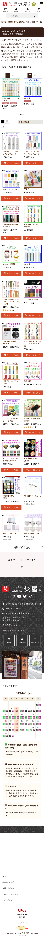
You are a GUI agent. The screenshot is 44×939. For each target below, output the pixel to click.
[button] (5, 10)
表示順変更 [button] (25, 122)
